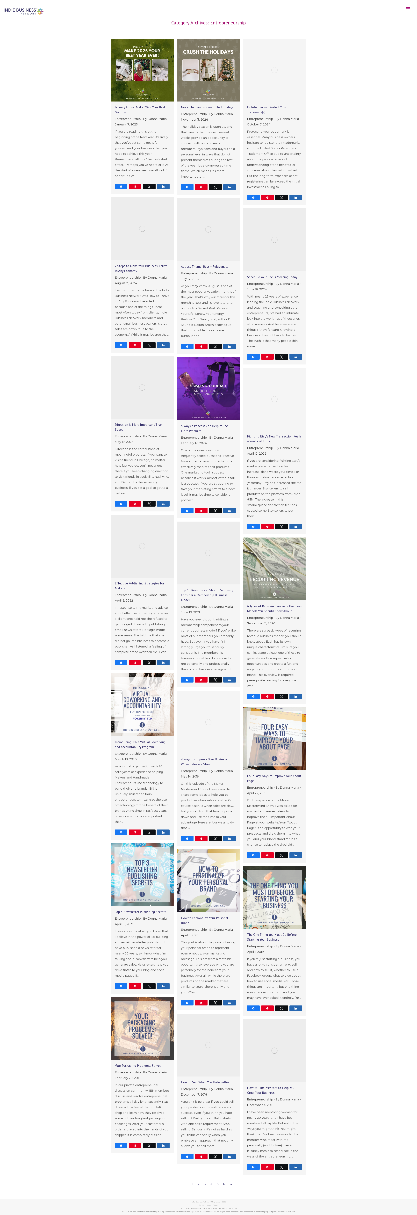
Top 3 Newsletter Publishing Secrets (140, 912)
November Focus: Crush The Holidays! (208, 107)
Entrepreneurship (128, 119)
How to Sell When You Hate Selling (205, 1082)
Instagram (223, 1208)
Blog (182, 1208)
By (155, 119)
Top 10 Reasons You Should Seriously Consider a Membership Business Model (207, 595)
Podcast (189, 1208)
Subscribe (233, 1208)
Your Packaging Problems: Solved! (138, 1065)
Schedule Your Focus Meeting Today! (272, 277)
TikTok (214, 1208)
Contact (202, 1205)
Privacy (215, 1205)
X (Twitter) (207, 1208)
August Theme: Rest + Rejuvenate (204, 266)
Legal (209, 1205)
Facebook (197, 1208)
